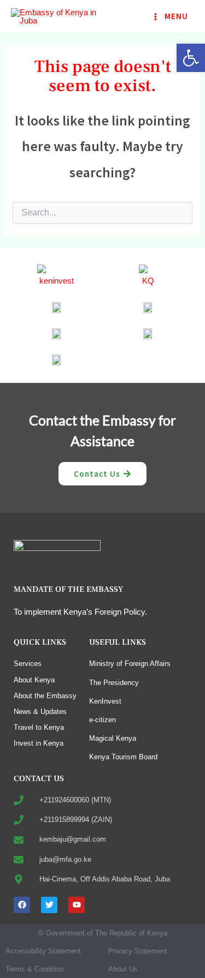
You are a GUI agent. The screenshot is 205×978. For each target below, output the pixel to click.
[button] (191, 58)
